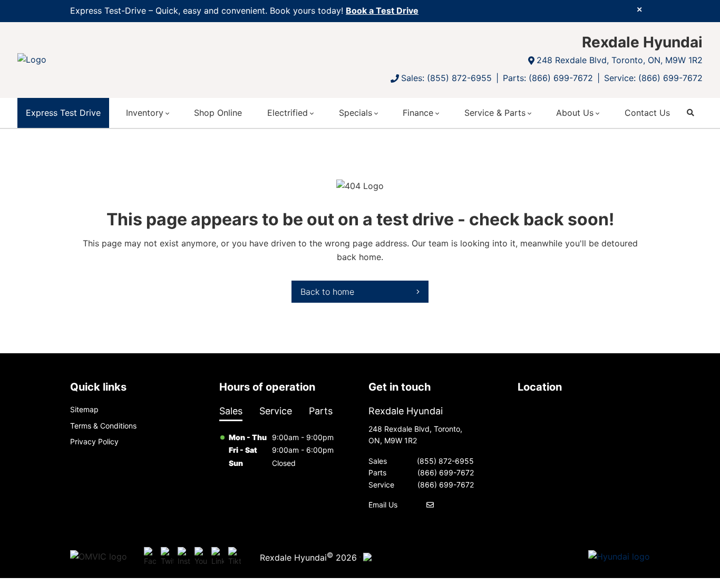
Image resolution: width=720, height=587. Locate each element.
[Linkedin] (217, 557)
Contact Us (647, 112)
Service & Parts (495, 112)
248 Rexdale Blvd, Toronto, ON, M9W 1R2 (620, 60)
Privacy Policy (94, 441)
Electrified (287, 112)
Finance (418, 112)
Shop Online (218, 112)
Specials (355, 112)
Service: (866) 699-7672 (653, 78)
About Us (574, 112)
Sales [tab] (230, 410)
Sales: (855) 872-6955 (446, 78)
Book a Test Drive (382, 10)
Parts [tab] (321, 410)
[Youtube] (200, 557)
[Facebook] (150, 557)
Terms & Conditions (103, 425)
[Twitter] (167, 557)
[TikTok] (234, 557)
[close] (639, 9)
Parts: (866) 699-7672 (548, 78)
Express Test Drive (63, 112)
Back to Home (327, 291)
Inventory (144, 112)
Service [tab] (275, 410)
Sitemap (84, 409)
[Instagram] (184, 557)
